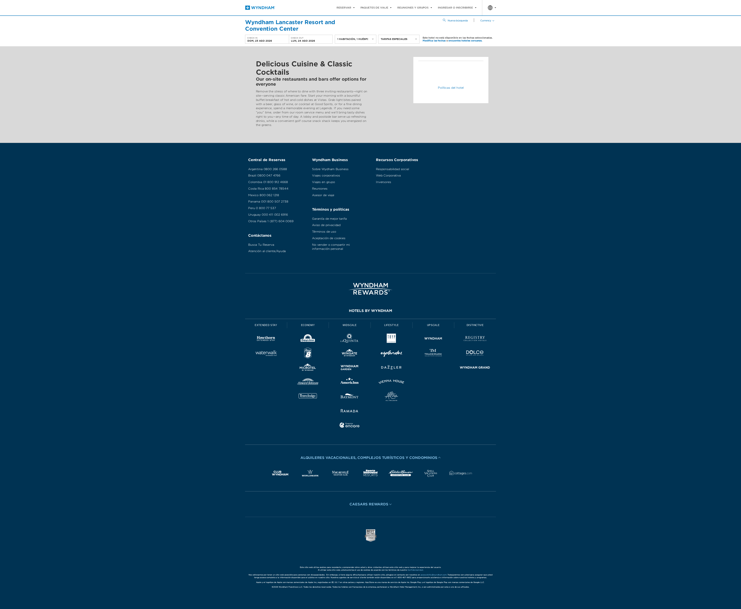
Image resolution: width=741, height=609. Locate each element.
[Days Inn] (308, 339)
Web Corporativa (388, 175)
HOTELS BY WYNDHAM (370, 311)
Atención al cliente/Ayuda (267, 251)
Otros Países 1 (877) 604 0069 (271, 221)
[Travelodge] (308, 396)
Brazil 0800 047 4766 (264, 175)
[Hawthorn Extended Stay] (266, 339)
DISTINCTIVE (475, 325)
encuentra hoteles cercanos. (465, 40)
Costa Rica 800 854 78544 (268, 188)
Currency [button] (485, 20)
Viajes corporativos (326, 175)
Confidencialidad (415, 570)
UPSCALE (433, 325)
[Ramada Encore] (349, 425)
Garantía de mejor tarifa (329, 218)
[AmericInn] (349, 382)
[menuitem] (346, 7)
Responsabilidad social (392, 169)
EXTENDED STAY (266, 325)
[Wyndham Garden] (349, 368)
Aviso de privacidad (326, 225)
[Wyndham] (433, 339)
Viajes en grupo (323, 182)
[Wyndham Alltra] (391, 396)
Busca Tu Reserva (261, 245)
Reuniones (319, 188)
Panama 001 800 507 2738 (268, 201)
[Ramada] (349, 411)
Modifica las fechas (434, 40)
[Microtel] (308, 368)
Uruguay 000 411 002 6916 (268, 214)
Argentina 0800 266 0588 (267, 169)
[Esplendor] (391, 353)
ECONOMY (308, 325)
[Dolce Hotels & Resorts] (475, 353)
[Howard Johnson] (308, 382)
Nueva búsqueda (458, 20)
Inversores (383, 182)
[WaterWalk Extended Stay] (266, 353)
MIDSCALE (350, 325)
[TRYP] (391, 339)
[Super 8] (308, 353)
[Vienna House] (391, 382)
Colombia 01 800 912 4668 (268, 182)
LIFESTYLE (391, 325)
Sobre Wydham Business (330, 169)
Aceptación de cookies (328, 238)
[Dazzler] (391, 368)
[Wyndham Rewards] (370, 289)
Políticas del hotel (451, 88)
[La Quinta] (349, 339)
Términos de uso (324, 231)
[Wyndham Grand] (475, 368)
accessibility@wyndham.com (434, 575)
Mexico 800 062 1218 (263, 195)
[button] (370, 457)
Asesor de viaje (323, 195)
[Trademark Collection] (433, 353)
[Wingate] (349, 353)
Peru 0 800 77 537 (262, 208)
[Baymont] (349, 396)
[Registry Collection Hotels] (475, 339)
